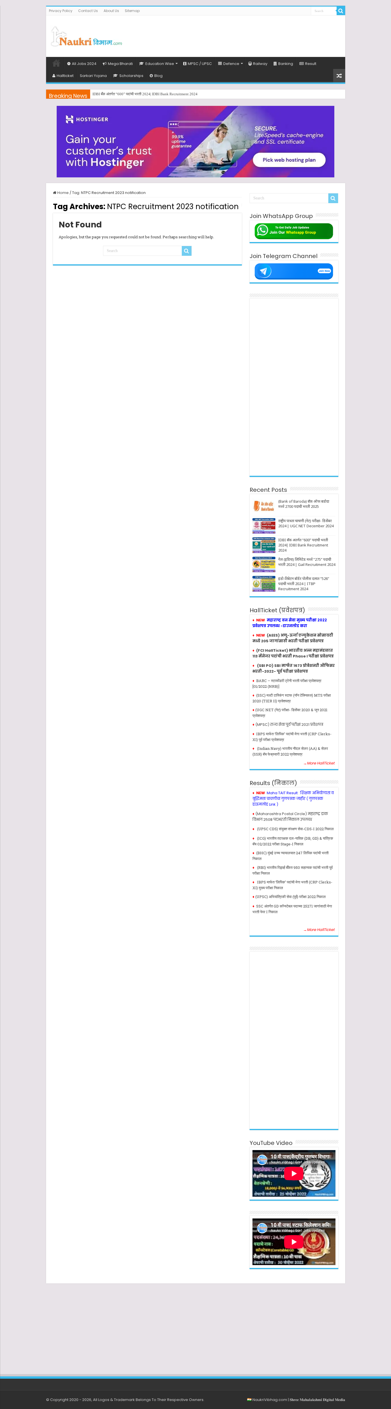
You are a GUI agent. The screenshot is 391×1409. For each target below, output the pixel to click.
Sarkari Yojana (93, 75)
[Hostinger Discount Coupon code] (195, 141)
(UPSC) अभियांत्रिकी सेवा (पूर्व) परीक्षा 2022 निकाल (290, 896)
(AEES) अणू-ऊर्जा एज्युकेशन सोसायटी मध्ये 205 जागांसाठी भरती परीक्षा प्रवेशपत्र (292, 638)
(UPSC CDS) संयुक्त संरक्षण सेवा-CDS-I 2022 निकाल (295, 828)
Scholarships (131, 75)
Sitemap (132, 10)
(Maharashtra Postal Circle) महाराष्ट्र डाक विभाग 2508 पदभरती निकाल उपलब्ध (290, 816)
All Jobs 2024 (84, 63)
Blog (158, 75)
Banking (285, 63)
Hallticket (65, 75)
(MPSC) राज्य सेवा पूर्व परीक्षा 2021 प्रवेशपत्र (289, 724)
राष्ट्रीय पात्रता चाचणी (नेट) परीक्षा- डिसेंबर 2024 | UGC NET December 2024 (305, 523)
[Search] (341, 11)
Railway (260, 63)
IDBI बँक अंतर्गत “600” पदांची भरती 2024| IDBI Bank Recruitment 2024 (145, 94)
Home (56, 63)
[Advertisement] (237, 34)
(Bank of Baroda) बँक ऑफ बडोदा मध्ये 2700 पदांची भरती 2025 (303, 504)
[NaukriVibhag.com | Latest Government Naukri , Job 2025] (86, 35)
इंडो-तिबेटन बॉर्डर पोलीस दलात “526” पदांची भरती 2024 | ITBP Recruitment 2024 (303, 583)
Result (310, 63)
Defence (231, 63)
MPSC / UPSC (200, 63)
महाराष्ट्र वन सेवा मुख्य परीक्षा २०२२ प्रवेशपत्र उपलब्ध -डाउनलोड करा (289, 623)
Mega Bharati (120, 63)
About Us (111, 10)
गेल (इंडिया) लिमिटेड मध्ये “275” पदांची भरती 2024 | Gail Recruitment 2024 (306, 562)
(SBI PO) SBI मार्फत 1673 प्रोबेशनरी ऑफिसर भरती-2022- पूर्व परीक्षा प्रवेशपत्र (293, 668)
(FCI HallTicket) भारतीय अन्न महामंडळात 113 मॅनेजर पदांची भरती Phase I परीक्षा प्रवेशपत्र (293, 653)
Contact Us (88, 10)
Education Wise (159, 63)
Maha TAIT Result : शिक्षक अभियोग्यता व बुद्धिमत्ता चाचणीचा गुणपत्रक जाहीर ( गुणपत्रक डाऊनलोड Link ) (293, 798)
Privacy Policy (60, 10)
